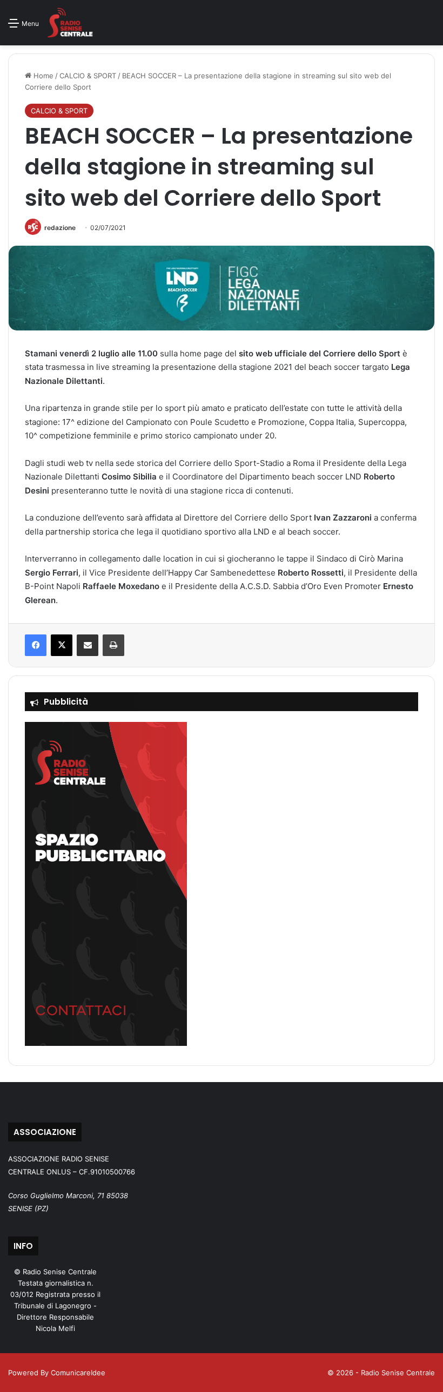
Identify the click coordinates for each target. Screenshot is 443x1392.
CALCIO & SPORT (87, 75)
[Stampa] (113, 645)
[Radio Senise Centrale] (70, 23)
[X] (61, 645)
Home (42, 75)
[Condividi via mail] (87, 645)
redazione (60, 228)
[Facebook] (35, 645)
